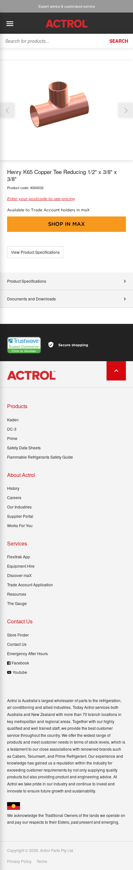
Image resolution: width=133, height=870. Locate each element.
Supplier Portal (20, 516)
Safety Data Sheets (24, 447)
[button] (125, 110)
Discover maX (19, 575)
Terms (41, 861)
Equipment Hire (21, 566)
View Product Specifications (35, 252)
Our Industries (19, 506)
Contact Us (16, 644)
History (13, 488)
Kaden (13, 419)
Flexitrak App (18, 556)
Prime (12, 438)
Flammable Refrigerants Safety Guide (40, 457)
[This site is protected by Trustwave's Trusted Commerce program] (24, 345)
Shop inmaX (66, 224)
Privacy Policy (19, 861)
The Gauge (17, 603)
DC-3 (11, 429)
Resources (16, 594)
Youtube (20, 672)
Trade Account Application (30, 584)
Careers (14, 497)
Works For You (20, 525)
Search (118, 41)
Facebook (20, 662)
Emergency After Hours (27, 653)
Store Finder (18, 634)
